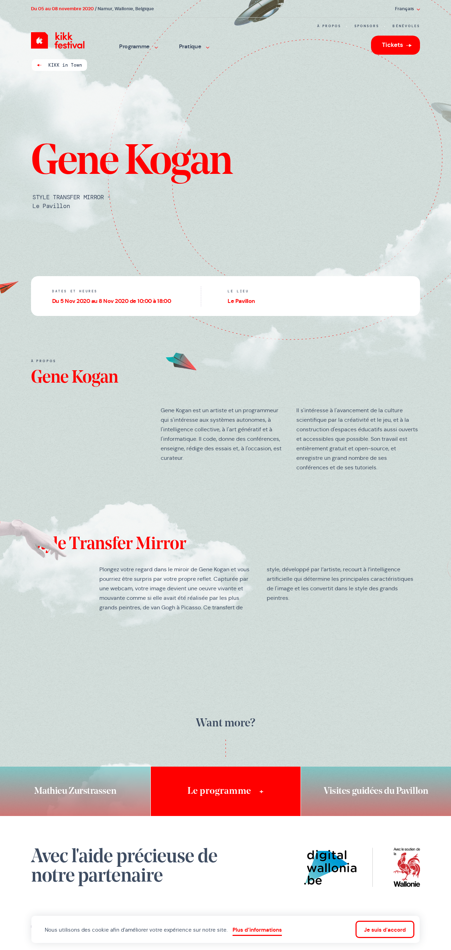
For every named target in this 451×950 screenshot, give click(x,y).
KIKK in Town (65, 65)
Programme (135, 46)
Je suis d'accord (385, 929)
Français (405, 9)
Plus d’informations (257, 929)
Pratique (191, 46)
